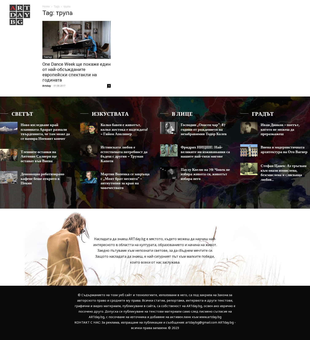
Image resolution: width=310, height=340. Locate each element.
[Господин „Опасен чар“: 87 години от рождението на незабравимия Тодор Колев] (169, 128)
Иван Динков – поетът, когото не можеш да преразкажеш (280, 129)
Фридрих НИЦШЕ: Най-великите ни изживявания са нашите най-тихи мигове (205, 152)
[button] (290, 11)
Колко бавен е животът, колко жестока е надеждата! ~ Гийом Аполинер (124, 129)
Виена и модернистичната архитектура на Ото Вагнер (284, 149)
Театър (48, 57)
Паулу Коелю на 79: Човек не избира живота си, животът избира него (205, 174)
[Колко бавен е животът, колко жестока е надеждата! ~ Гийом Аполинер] (89, 128)
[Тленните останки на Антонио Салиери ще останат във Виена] (9, 155)
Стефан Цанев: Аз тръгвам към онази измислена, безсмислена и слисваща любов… (283, 173)
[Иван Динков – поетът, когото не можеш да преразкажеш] (249, 128)
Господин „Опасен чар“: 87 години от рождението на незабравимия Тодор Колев (204, 129)
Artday (46, 85)
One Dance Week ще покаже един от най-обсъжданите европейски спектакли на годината (76, 72)
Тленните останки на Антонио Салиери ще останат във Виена (39, 156)
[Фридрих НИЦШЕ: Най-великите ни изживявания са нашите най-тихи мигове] (169, 150)
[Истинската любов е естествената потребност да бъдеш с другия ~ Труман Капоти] (89, 150)
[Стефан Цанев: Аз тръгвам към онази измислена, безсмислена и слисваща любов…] (249, 169)
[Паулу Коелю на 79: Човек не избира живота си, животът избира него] (169, 173)
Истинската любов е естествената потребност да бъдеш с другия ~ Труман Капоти (124, 154)
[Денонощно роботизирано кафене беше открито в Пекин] (9, 177)
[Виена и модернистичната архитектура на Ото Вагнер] (249, 150)
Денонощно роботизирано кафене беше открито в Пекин (42, 178)
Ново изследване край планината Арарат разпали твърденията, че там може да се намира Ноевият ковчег (45, 132)
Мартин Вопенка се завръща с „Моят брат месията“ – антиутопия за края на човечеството (125, 181)
